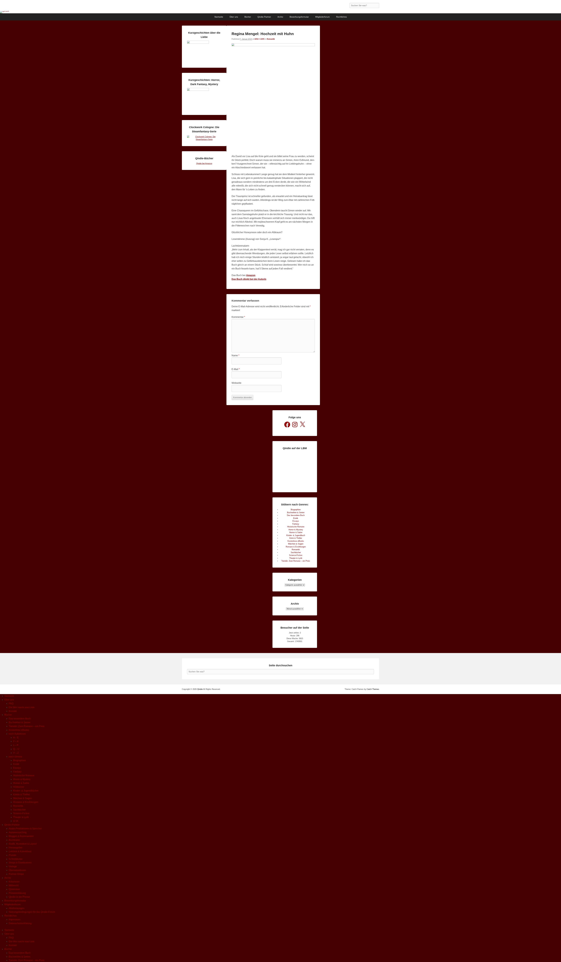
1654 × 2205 (259, 39)
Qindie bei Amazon (204, 163)
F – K (16, 741)
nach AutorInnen (17, 734)
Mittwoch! (14, 885)
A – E (16, 737)
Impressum (14, 919)
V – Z (16, 753)
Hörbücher (18, 787)
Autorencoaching (17, 832)
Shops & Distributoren (20, 862)
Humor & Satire (295, 532)
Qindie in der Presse (19, 897)
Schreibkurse (15, 859)
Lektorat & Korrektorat (20, 851)
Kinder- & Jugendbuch (295, 535)
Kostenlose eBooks (296, 541)
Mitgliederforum (322, 17)
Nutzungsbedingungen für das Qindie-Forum (32, 912)
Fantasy (295, 524)
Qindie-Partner (264, 17)
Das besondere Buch (296, 515)
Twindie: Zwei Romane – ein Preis (295, 561)
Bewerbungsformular (299, 17)
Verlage (13, 866)
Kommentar (238, 317)
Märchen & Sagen (295, 544)
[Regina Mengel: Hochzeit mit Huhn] (273, 45)
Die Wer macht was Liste (21, 707)
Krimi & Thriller (295, 538)
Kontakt (13, 711)
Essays (295, 521)
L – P (15, 745)
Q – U (16, 749)
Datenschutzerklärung (20, 923)
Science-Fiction (295, 555)
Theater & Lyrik (295, 558)
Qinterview (14, 889)
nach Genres (15, 756)
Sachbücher (296, 552)
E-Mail (236, 369)
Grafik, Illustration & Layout (23, 844)
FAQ (11, 703)
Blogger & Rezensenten (21, 836)
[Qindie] (280, 12)
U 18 (15, 821)
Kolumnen (14, 881)
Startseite (218, 17)
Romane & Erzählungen (296, 547)
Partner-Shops (16, 874)
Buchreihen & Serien (295, 512)
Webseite (236, 383)
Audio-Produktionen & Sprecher (25, 828)
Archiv (280, 17)
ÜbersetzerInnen (17, 870)
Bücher (247, 17)
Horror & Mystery (296, 530)
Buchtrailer (14, 840)
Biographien (296, 509)
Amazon (250, 275)
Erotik (295, 518)
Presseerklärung (17, 893)
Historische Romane (295, 527)
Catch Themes (373, 689)
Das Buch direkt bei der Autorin (249, 279)
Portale (12, 855)
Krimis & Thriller (21, 794)
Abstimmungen (16, 908)
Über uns (234, 17)
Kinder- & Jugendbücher (25, 790)
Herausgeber (15, 847)
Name (235, 355)
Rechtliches (341, 17)
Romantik (271, 39)
